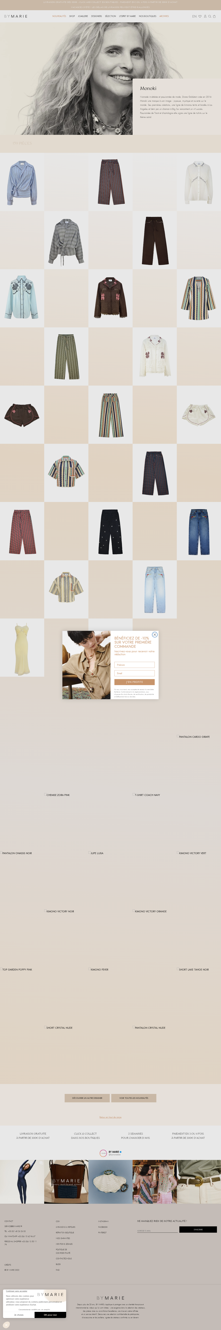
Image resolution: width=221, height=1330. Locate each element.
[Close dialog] (154, 634)
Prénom (118, 659)
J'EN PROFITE (134, 682)
